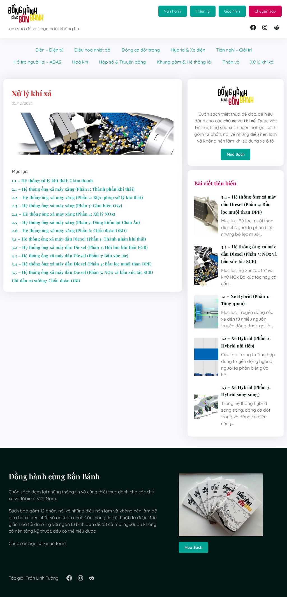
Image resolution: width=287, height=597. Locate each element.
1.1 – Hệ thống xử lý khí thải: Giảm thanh (52, 180)
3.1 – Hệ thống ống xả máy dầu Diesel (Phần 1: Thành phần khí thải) (79, 239)
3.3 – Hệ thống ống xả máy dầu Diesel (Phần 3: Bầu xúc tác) (70, 255)
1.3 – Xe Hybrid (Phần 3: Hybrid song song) (246, 391)
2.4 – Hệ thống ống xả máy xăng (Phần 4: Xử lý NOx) (63, 214)
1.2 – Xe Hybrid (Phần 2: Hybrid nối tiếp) (246, 342)
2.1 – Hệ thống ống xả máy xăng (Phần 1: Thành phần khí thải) (73, 189)
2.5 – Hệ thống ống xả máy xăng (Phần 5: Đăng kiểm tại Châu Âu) (76, 222)
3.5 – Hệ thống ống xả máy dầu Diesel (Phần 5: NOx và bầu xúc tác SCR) (82, 272)
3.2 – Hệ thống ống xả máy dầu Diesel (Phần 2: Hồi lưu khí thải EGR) (80, 247)
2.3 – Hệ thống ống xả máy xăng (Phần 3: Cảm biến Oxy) (67, 205)
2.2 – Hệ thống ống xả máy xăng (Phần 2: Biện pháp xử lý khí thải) (77, 197)
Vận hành (172, 11)
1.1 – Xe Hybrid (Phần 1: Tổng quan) (245, 300)
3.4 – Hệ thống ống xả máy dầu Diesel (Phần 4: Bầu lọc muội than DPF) (82, 264)
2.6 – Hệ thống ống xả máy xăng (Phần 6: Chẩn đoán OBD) (69, 230)
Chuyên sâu (265, 11)
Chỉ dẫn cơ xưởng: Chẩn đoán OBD (46, 280)
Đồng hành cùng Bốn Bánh (54, 476)
